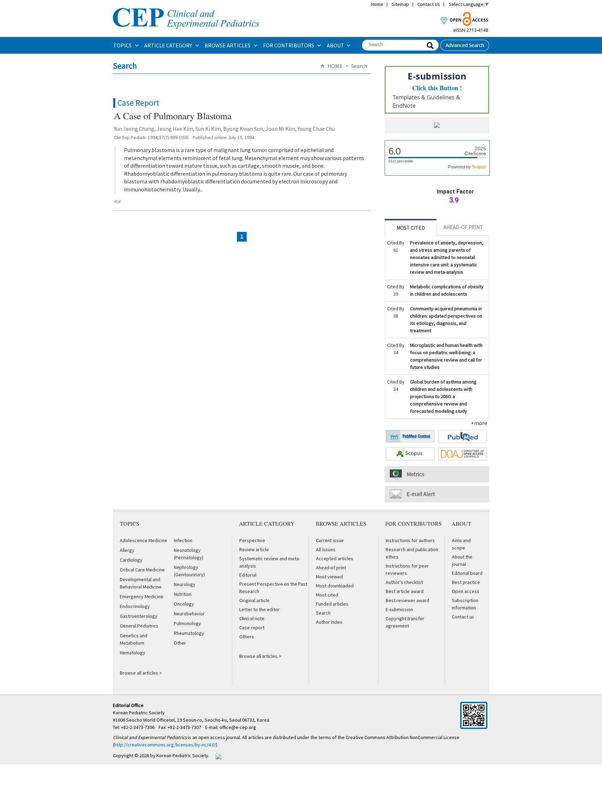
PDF (117, 201)
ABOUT (335, 45)
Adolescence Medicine (143, 540)
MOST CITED (410, 228)
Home (377, 4)
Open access (465, 591)
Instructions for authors (410, 540)
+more (479, 423)
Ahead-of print (331, 567)
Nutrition (183, 594)
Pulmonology (187, 623)
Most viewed (329, 576)
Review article (254, 549)
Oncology (184, 604)
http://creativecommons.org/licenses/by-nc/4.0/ (165, 745)
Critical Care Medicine (142, 570)
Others (246, 636)
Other (180, 643)
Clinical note (251, 618)
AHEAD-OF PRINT (463, 227)
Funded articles (332, 604)
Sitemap (400, 4)
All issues (325, 549)
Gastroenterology (138, 616)
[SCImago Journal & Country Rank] (437, 126)
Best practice (466, 582)
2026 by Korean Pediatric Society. (174, 755)
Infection (183, 540)
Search (323, 613)
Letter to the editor (259, 609)
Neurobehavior (189, 613)
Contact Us (428, 4)
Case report (251, 627)
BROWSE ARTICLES (228, 45)
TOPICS (123, 45)
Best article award (405, 591)
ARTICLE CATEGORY (168, 45)
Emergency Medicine (141, 596)
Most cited (327, 595)
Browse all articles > (141, 673)
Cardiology (131, 560)
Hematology (132, 652)
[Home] (186, 7)
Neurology (184, 584)
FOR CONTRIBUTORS (289, 45)
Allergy (127, 550)
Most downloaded (335, 586)
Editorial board (467, 573)
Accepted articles (334, 558)
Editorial (247, 575)
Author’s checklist (404, 582)
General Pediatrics (139, 626)
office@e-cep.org (238, 727)
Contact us (463, 617)
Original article (254, 600)
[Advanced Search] (464, 43)
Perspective (252, 540)
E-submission (399, 609)
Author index (329, 622)
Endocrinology (135, 606)
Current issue (330, 540)
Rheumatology (189, 633)
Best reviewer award (407, 600)
